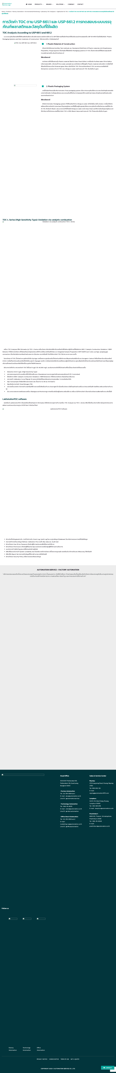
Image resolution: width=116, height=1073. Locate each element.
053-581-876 (96, 806)
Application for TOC (62, 11)
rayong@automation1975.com (99, 793)
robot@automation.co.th (74, 809)
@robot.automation (72, 811)
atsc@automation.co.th (73, 796)
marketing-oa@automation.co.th (71, 824)
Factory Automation (18, 11)
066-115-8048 (97, 821)
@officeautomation (72, 826)
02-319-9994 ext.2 (69, 819)
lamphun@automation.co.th (104, 808)
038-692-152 (96, 788)
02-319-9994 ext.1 (69, 793)
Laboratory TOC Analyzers (48, 11)
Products (8, 11)
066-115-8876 (67, 806)
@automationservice (72, 798)
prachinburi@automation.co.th (100, 826)
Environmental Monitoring (32, 11)
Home (3, 11)
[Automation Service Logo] (9, 3)
